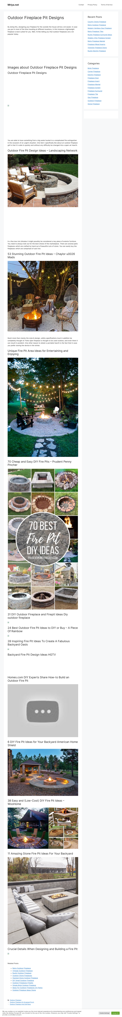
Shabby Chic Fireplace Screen (99, 38)
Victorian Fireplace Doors (97, 48)
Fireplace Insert (94, 81)
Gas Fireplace (93, 97)
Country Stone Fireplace (97, 22)
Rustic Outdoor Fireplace (21, 973)
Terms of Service (106, 5)
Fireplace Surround (95, 91)
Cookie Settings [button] (104, 1013)
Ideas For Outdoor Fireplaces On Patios (27, 988)
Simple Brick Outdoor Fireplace (24, 985)
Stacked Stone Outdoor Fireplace (25, 978)
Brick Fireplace (93, 68)
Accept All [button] (115, 1013)
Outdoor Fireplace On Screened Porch (22, 1002)
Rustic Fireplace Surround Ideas (100, 35)
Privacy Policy (92, 5)
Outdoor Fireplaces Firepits (22, 983)
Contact (81, 5)
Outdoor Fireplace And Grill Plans (20, 1004)
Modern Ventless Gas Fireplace (100, 28)
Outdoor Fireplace (15, 1000)
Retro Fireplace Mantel (96, 41)
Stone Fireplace (94, 104)
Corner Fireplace (94, 71)
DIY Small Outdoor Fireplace (23, 980)
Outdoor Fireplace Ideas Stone (24, 990)
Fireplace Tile (93, 94)
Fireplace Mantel (94, 84)
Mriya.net (13, 4)
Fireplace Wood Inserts (96, 44)
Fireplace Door (93, 78)
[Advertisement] (43, 51)
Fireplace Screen (94, 88)
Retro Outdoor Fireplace (21, 968)
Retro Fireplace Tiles (95, 31)
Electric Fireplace (94, 75)
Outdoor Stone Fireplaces (22, 976)
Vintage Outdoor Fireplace (22, 971)
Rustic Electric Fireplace (97, 51)
